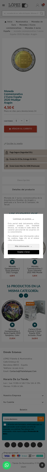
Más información (23, 246)
